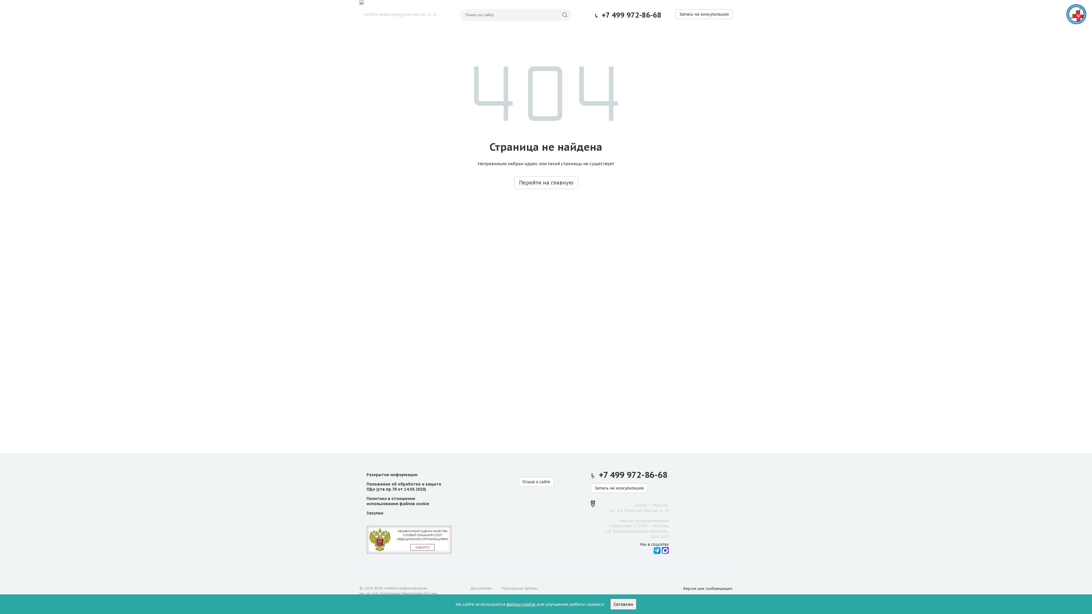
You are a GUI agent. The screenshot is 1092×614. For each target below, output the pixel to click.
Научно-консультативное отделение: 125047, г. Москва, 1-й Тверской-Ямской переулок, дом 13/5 (637, 528)
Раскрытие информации (392, 474)
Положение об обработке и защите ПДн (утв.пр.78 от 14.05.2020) (404, 487)
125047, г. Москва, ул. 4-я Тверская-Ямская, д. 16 (639, 508)
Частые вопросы (672, 37)
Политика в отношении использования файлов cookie (398, 501)
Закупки (375, 513)
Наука (422, 37)
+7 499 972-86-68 (631, 15)
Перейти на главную (546, 182)
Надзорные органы (520, 588)
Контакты (715, 37)
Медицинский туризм (585, 37)
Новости (632, 37)
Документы (481, 588)
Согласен (623, 604)
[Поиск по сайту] (565, 15)
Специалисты (531, 37)
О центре (393, 37)
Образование (454, 37)
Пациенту (492, 37)
